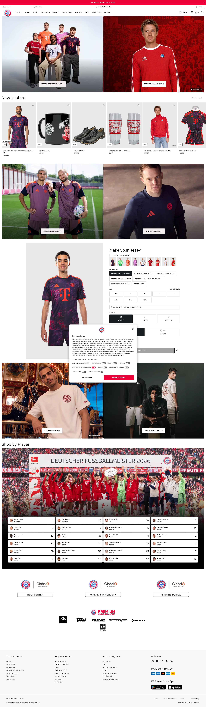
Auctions (9, 661)
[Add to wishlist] (33, 105)
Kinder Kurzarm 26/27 (120, 283)
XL (173, 294)
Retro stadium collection (154, 84)
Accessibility (59, 682)
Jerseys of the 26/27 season (52, 84)
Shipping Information (61, 664)
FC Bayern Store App (109, 673)
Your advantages (60, 661)
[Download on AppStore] (175, 687)
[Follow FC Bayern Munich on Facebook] (152, 661)
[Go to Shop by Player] (103, 482)
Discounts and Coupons (62, 673)
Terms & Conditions (170, 699)
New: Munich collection (154, 430)
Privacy (183, 699)
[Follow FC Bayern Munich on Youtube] (157, 661)
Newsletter (58, 679)
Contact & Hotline (60, 676)
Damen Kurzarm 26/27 (166, 273)
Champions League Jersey (15, 670)
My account (106, 661)
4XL (144, 300)
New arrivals (10, 679)
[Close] (204, 2)
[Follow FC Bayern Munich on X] (166, 661)
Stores (105, 670)
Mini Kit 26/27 (139, 283)
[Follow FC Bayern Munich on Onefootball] (171, 661)
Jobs (104, 664)
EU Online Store (108, 676)
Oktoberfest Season (52, 430)
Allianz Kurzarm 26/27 (143, 273)
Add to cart (141, 350)
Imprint (156, 699)
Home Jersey (10, 664)
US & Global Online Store (111, 679)
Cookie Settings (195, 699)
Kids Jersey (10, 676)
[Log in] (192, 12)
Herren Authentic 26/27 (121, 278)
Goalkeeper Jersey (12, 673)
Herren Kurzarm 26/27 (120, 273)
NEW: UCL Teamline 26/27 (52, 231)
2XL (116, 300)
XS (116, 294)
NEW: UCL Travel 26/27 (154, 231)
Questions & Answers (110, 667)
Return (57, 667)
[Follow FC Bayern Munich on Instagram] (162, 661)
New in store (13, 98)
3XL (130, 300)
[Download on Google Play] (158, 687)
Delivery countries (60, 670)
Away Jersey (10, 667)
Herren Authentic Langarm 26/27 (148, 278)
